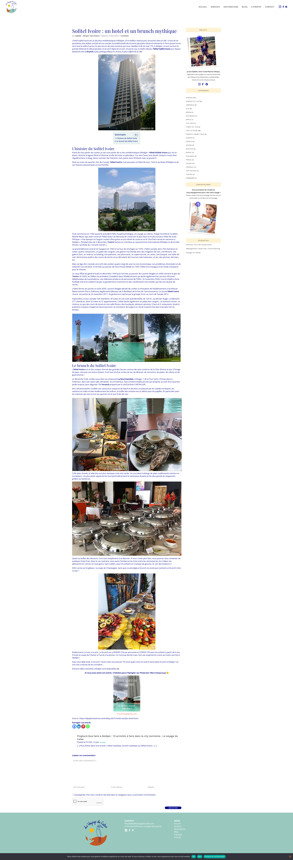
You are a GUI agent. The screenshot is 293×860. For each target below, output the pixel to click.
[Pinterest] (83, 726)
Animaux (189, 245)
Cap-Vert (190, 123)
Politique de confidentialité (215, 856)
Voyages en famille (193, 253)
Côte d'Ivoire (94, 36)
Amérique (190, 105)
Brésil (188, 120)
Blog (176, 831)
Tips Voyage (191, 171)
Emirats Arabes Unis (195, 134)
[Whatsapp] (88, 726)
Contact (177, 837)
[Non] (290, 856)
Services (178, 826)
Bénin (188, 112)
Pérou (188, 160)
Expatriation (207, 245)
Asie (188, 109)
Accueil (177, 823)
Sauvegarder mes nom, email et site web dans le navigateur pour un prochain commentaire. (115, 794)
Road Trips (202, 249)
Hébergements (192, 249)
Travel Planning (214, 249)
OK (194, 856)
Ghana (189, 145)
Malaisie (189, 149)
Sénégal (189, 167)
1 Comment (124, 36)
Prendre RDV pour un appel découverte (144, 826)
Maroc (189, 152)
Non (199, 856)
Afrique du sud (193, 101)
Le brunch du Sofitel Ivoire (127, 141)
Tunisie (189, 174)
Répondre (103, 742)
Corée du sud (192, 127)
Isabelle (78, 36)
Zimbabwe (190, 178)
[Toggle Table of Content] (135, 135)
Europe (189, 138)
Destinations (179, 829)
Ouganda (190, 156)
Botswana (190, 116)
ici (118, 668)
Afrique (86, 36)
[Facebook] (74, 726)
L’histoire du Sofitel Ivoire (127, 138)
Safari (188, 163)
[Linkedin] (79, 726)
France (189, 142)
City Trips (197, 245)
